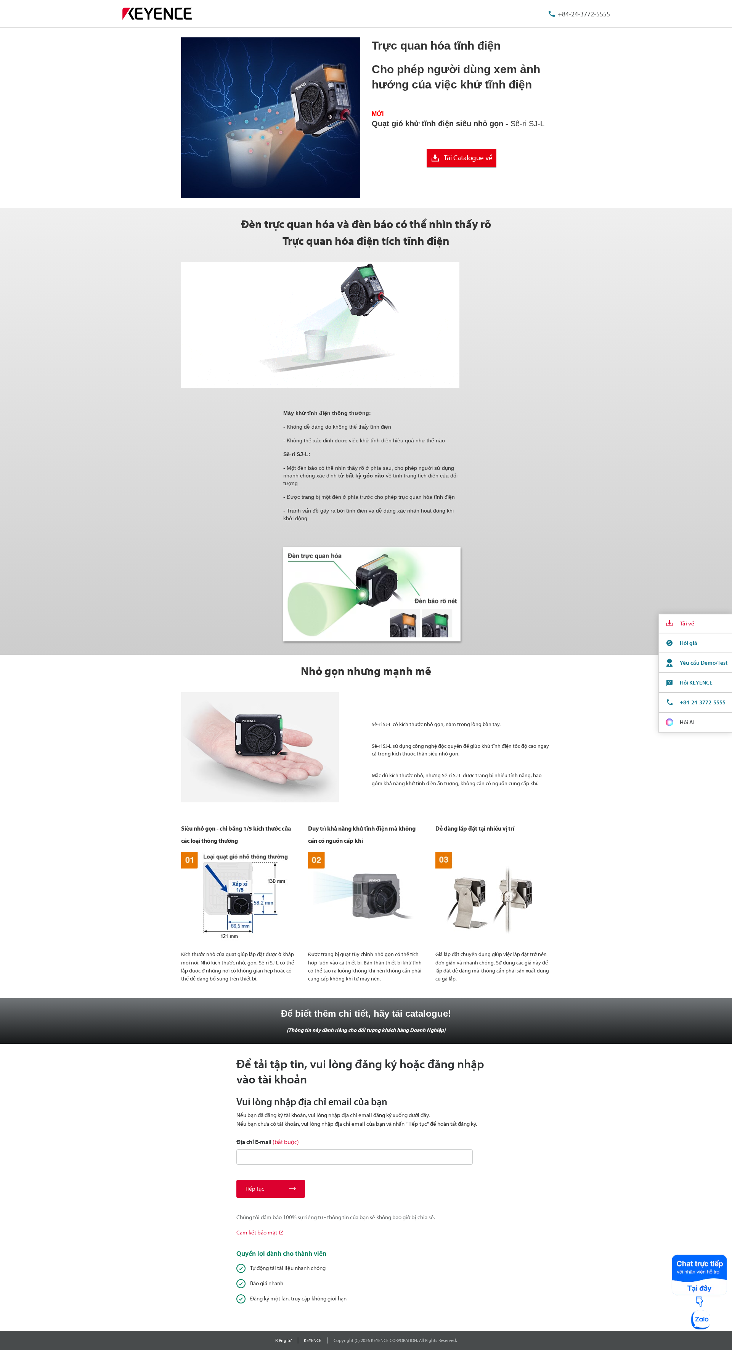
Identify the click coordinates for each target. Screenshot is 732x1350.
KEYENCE (312, 1340)
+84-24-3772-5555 (584, 14)
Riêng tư (283, 1340)
